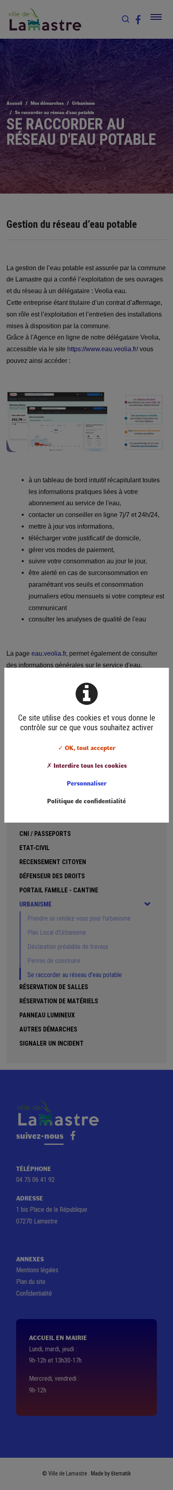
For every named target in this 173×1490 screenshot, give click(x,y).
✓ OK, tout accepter (86, 747)
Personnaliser (87, 783)
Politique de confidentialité (86, 800)
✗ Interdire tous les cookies (87, 765)
